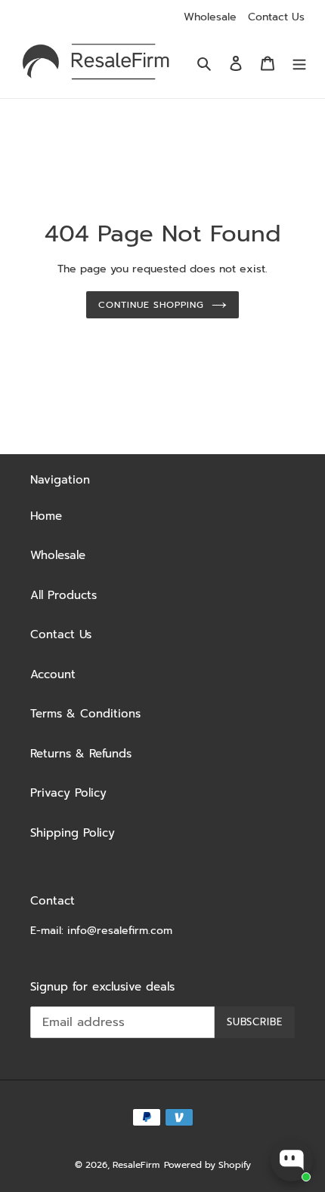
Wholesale (210, 17)
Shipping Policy (72, 833)
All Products (63, 595)
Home (46, 516)
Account (53, 674)
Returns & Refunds (81, 753)
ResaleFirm (136, 1165)
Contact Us (276, 17)
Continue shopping (151, 305)
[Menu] (299, 63)
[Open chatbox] (292, 1160)
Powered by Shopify (207, 1165)
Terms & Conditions (85, 713)
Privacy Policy (68, 793)
